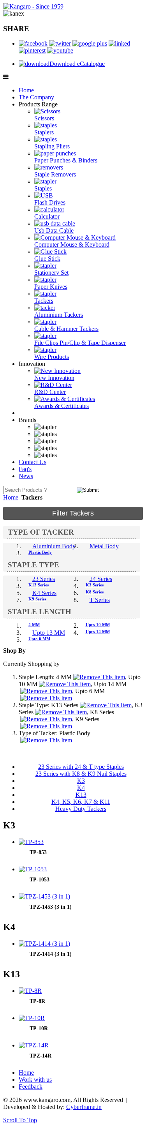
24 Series (101, 579)
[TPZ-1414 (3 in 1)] (44, 943)
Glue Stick (47, 258)
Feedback (30, 1086)
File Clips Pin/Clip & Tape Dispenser (80, 342)
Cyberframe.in (84, 1107)
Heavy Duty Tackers (80, 808)
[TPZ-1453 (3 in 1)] (44, 896)
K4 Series (44, 593)
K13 (81, 794)
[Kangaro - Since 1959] (33, 6)
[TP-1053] (33, 869)
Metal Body (104, 546)
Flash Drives (49, 202)
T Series (100, 600)
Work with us (35, 1079)
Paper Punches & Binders (65, 160)
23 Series (43, 579)
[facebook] (33, 43)
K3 (81, 780)
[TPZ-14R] (34, 1045)
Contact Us (32, 462)
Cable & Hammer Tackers (66, 328)
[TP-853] (31, 842)
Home (26, 90)
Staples (43, 188)
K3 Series (95, 585)
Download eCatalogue (77, 63)
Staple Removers (55, 174)
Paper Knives (50, 286)
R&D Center (50, 391)
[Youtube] (60, 50)
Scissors (44, 118)
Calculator (47, 216)
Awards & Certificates (61, 406)
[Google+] (89, 43)
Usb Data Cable (54, 230)
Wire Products (51, 356)
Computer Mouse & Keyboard (71, 244)
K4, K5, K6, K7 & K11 (80, 801)
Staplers (44, 132)
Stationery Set (51, 272)
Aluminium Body (54, 546)
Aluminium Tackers (58, 314)
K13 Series (38, 585)
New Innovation (54, 377)
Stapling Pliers (52, 146)
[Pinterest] (32, 50)
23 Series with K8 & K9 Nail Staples (81, 773)
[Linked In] (119, 43)
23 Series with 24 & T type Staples (81, 766)
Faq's (25, 469)
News (26, 476)
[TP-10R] (32, 1018)
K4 (81, 787)
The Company (36, 97)
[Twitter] (60, 43)
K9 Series (37, 599)
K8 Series (95, 592)
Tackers (43, 300)
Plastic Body (40, 552)
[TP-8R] (30, 990)
